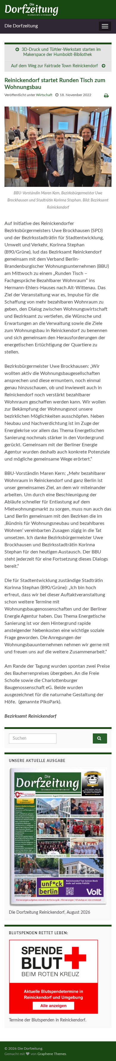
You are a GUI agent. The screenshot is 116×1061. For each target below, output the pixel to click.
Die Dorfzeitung (21, 26)
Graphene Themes (51, 1054)
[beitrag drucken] (106, 95)
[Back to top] (102, 1047)
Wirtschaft (44, 95)
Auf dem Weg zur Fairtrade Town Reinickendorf (55, 66)
